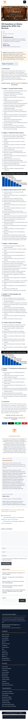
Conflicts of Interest (6, 702)
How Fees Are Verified (6, 697)
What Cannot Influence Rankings (9, 706)
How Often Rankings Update (8, 704)
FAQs (3, 649)
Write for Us (4, 656)
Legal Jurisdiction (5, 683)
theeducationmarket (8, 37)
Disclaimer (4, 681)
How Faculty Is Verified (7, 698)
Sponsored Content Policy (7, 685)
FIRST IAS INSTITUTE (17, 83)
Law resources (5, 638)
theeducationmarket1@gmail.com (12, 624)
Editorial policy (13, 511)
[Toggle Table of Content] (15, 64)
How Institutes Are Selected (8, 693)
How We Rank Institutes (7, 691)
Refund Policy (5, 675)
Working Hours (5, 652)
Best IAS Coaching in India (17, 415)
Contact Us (4, 651)
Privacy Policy (5, 666)
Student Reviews (5, 700)
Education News (5, 640)
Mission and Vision (6, 643)
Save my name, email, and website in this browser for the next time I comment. (14, 559)
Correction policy (5, 511)
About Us (4, 641)
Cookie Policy (5, 670)
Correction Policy (5, 677)
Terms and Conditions (6, 668)
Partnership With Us (6, 660)
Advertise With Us (6, 658)
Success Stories (5, 647)
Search (4, 598)
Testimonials (4, 645)
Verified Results (5, 695)
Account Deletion (5, 672)
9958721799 (7, 626)
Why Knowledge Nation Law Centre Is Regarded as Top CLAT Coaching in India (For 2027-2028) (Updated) (13, 591)
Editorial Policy (5, 674)
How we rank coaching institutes (17, 509)
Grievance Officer (5, 679)
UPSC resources (5, 636)
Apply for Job (5, 654)
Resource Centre (5, 634)
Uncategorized (7, 515)
